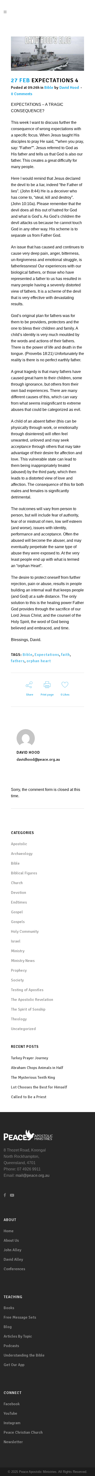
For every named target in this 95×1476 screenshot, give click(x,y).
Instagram (12, 1423)
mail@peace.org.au (32, 1175)
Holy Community (24, 931)
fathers (18, 661)
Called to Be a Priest (28, 1097)
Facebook (12, 1404)
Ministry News (23, 960)
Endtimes (19, 902)
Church (17, 882)
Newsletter (13, 1442)
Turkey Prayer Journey (29, 1058)
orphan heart (39, 661)
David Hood (69, 87)
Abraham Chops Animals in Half (37, 1067)
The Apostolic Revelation (32, 999)
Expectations (47, 654)
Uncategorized (23, 1028)
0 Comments (21, 93)
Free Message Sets (20, 1317)
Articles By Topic (18, 1336)
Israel (15, 941)
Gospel (17, 912)
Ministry (17, 951)
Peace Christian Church (23, 1432)
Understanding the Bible (24, 1355)
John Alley (12, 1250)
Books (9, 1307)
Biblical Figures (24, 873)
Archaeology (21, 853)
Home (9, 1231)
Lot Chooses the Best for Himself (39, 1087)
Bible (48, 87)
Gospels (18, 921)
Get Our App (14, 1364)
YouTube (10, 1413)
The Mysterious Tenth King (33, 1077)
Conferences (14, 1269)
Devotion (18, 892)
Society (17, 980)
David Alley (13, 1259)
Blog (8, 1326)
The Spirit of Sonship (28, 1009)
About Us (11, 1240)
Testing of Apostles (27, 989)
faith (65, 654)
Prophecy (19, 970)
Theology (19, 1019)
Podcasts (11, 1345)
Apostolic (19, 844)
